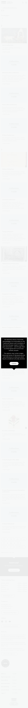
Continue (14, 363)
